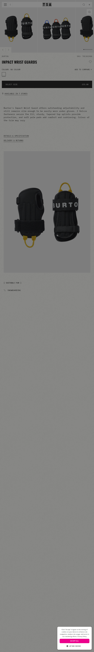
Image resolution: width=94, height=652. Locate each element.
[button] (74, 646)
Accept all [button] (74, 641)
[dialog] (74, 638)
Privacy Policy (82, 636)
